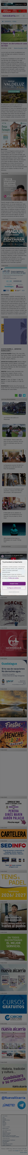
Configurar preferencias (14, 588)
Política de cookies (13, 578)
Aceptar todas (14, 583)
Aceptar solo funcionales (14, 591)
